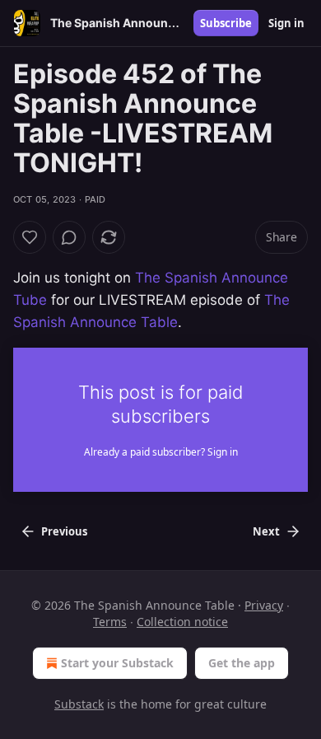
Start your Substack (117, 663)
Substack (79, 704)
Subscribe (226, 23)
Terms (110, 621)
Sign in (286, 23)
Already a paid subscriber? (161, 452)
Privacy (263, 605)
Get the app (241, 663)
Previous (64, 531)
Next (266, 531)
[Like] (29, 237)
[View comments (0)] (69, 237)
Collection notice (182, 621)
